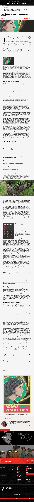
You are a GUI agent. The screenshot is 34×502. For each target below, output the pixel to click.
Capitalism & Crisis (12, 468)
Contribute (19, 479)
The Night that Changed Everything (12, 438)
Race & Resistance (12, 473)
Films (13, 3)
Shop (18, 480)
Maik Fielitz (3, 453)
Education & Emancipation (11, 470)
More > (30, 425)
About (1, 479)
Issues (18, 472)
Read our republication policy (11, 489)
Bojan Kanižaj (6, 498)
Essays (8, 3)
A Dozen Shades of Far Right (9, 451)
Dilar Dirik (27, 18)
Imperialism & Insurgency (11, 472)
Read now (29, 460)
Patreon (29, 481)
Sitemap (18, 476)
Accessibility (19, 475)
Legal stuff (16, 498)
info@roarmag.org (3, 475)
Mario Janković (31, 498)
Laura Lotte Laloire (8, 453)
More (32, 3)
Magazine (24, 3)
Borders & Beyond (12, 467)
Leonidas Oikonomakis (5, 439)
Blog (18, 3)
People (1, 480)
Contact (1, 481)
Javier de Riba (9, 33)
